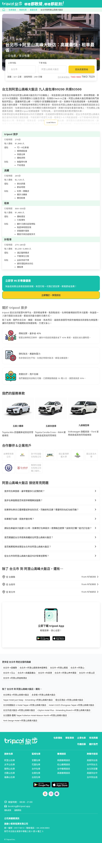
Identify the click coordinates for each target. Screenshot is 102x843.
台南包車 (36, 777)
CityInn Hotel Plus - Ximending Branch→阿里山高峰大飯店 (64, 710)
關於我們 (93, 744)
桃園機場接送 (63, 760)
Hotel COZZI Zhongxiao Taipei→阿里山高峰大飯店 (71, 705)
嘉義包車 (33, 9)
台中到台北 (92, 764)
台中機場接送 (63, 768)
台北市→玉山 (9, 672)
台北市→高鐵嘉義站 (26, 672)
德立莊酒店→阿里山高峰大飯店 (69, 700)
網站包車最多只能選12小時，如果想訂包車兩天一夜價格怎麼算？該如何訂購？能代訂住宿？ (48, 528)
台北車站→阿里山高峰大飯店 (16, 694)
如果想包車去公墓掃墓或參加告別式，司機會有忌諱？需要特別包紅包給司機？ (41, 509)
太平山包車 (9, 764)
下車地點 (43, 62)
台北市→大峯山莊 (87, 672)
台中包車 (36, 768)
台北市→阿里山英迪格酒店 (15, 678)
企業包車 (81, 737)
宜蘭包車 (36, 760)
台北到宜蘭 (92, 768)
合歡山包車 (9, 772)
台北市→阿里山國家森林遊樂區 (33, 667)
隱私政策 (7, 810)
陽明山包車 (9, 768)
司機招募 (81, 744)
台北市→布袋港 (45, 672)
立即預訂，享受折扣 (51, 295)
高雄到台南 (92, 760)
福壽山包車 (9, 777)
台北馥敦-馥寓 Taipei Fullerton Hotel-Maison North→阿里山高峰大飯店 (35, 715)
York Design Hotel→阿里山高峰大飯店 (20, 720)
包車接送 (12, 9)
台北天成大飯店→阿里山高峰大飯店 (19, 710)
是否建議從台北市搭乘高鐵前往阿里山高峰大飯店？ (28, 537)
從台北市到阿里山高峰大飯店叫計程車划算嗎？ (26, 555)
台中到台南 (92, 777)
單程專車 (69, 737)
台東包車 (36, 772)
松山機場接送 (63, 764)
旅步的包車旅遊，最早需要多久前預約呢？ (24, 491)
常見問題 (93, 737)
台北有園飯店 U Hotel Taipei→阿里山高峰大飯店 (24, 705)
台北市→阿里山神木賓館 (65, 672)
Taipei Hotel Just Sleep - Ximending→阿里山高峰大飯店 (28, 700)
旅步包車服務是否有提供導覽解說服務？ (23, 500)
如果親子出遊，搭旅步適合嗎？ (19, 518)
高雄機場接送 (63, 772)
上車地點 (12, 62)
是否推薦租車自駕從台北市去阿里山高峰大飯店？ (27, 546)
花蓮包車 (36, 764)
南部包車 (23, 9)
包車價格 (58, 737)
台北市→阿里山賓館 (59, 667)
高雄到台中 (92, 772)
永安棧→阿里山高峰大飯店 (43, 694)
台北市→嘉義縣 (10, 667)
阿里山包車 (9, 760)
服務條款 (17, 810)
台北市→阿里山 (77, 667)
